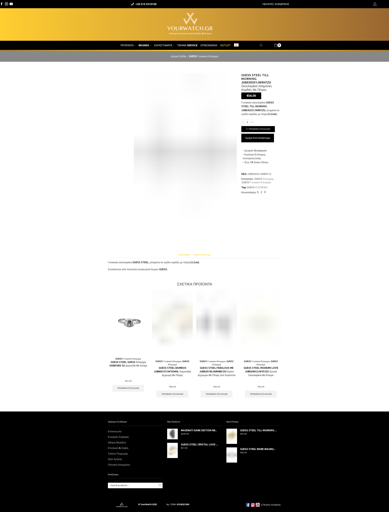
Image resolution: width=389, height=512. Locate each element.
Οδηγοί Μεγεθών (117, 442)
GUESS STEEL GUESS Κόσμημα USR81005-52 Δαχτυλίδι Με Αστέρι (128, 364)
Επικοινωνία (209, 45)
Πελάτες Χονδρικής (272, 504)
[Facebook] (1, 4)
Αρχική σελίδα (178, 56)
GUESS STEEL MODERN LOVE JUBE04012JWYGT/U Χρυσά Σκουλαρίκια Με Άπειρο (261, 371)
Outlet (225, 45)
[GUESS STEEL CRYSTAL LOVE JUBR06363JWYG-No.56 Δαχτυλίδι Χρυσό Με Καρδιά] (172, 450)
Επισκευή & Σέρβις (118, 448)
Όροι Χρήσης (115, 459)
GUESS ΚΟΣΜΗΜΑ (257, 187)
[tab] (184, 255)
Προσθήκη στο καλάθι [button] (128, 388)
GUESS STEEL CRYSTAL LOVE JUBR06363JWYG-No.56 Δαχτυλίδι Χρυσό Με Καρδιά (199, 444)
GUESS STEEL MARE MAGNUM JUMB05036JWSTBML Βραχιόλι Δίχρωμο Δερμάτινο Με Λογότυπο (258, 449)
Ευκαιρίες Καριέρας (118, 437)
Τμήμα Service (187, 45)
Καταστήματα (163, 45)
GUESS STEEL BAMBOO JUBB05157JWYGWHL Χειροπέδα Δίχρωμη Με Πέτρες (172, 371)
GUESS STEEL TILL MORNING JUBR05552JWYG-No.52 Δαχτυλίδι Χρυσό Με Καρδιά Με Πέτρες (258, 430)
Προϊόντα (127, 45)
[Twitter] (11, 4)
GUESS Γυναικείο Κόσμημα (203, 56)
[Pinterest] (264, 192)
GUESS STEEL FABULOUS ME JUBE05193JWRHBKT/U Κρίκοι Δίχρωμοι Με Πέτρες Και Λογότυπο (217, 371)
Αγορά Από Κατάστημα (257, 138)
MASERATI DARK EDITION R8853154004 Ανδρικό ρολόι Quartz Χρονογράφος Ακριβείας (199, 430)
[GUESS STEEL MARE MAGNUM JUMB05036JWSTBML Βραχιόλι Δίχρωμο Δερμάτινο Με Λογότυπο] (231, 455)
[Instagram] (6, 4)
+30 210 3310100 (146, 4)
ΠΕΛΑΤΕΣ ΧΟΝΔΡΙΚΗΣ (275, 4)
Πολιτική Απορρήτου (119, 464)
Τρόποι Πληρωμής (118, 453)
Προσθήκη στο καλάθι (259, 129)
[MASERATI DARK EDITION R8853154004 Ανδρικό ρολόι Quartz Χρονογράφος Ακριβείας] (172, 434)
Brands (144, 45)
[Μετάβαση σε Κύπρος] (236, 45)
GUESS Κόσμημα (263, 178)
